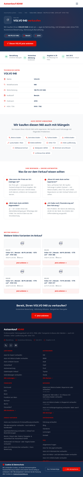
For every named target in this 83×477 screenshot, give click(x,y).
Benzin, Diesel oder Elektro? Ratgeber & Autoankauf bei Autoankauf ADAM (18, 437)
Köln (5, 391)
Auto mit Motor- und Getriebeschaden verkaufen (60, 454)
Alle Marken (47, 378)
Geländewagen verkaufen (13, 375)
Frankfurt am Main (10, 397)
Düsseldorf (8, 407)
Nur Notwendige (53, 469)
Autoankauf (13, 4)
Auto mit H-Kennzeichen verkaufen (55, 451)
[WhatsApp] (11, 345)
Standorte (46, 429)
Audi (44, 362)
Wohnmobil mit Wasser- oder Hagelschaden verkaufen (19, 443)
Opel (44, 365)
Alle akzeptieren (72, 469)
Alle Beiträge (47, 413)
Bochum (7, 401)
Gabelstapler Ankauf (11, 371)
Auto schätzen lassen (11, 362)
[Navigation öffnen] (77, 4)
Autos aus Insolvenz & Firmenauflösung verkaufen (21, 422)
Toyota (45, 371)
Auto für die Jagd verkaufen (52, 448)
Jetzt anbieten (43, 316)
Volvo (20, 13)
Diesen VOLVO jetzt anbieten (21, 43)
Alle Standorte (9, 410)
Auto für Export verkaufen (13, 355)
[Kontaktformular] (16, 345)
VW (44, 355)
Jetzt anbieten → (22, 263)
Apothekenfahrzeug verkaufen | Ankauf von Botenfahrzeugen (19, 432)
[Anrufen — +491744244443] (6, 345)
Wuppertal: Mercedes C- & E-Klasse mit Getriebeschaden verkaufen (56, 396)
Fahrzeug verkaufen (50, 422)
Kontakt (45, 435)
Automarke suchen (10, 13)
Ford (44, 368)
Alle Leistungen (9, 378)
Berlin (6, 404)
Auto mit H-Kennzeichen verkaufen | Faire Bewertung (18, 448)
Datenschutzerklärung (20, 474)
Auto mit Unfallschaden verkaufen (55, 458)
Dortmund (7, 387)
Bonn (5, 394)
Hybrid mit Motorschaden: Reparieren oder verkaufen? (58, 388)
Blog (44, 425)
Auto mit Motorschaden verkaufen (16, 358)
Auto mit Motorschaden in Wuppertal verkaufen (59, 402)
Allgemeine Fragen (49, 445)
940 (26, 13)
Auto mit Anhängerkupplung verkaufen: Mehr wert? (61, 407)
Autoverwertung (9, 368)
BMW (44, 358)
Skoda (45, 375)
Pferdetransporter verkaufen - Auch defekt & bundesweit (19, 426)
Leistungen (46, 432)
